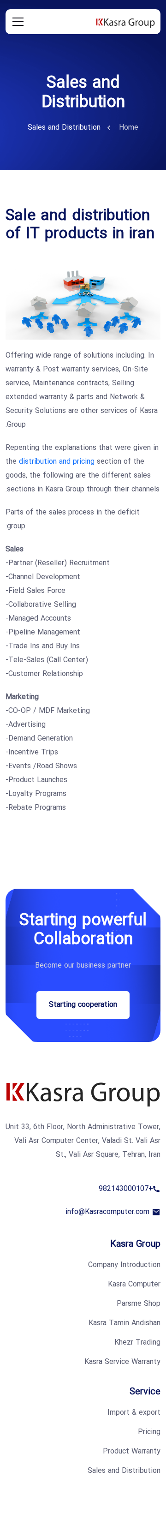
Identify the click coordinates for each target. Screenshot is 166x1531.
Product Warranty (131, 1452)
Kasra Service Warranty (122, 1362)
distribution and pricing (57, 462)
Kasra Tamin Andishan (124, 1323)
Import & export (133, 1413)
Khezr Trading (137, 1343)
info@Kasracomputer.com (107, 1212)
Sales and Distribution (124, 1471)
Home (128, 128)
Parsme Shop (138, 1304)
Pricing (149, 1432)
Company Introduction (124, 1265)
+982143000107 (126, 1189)
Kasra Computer (134, 1285)
